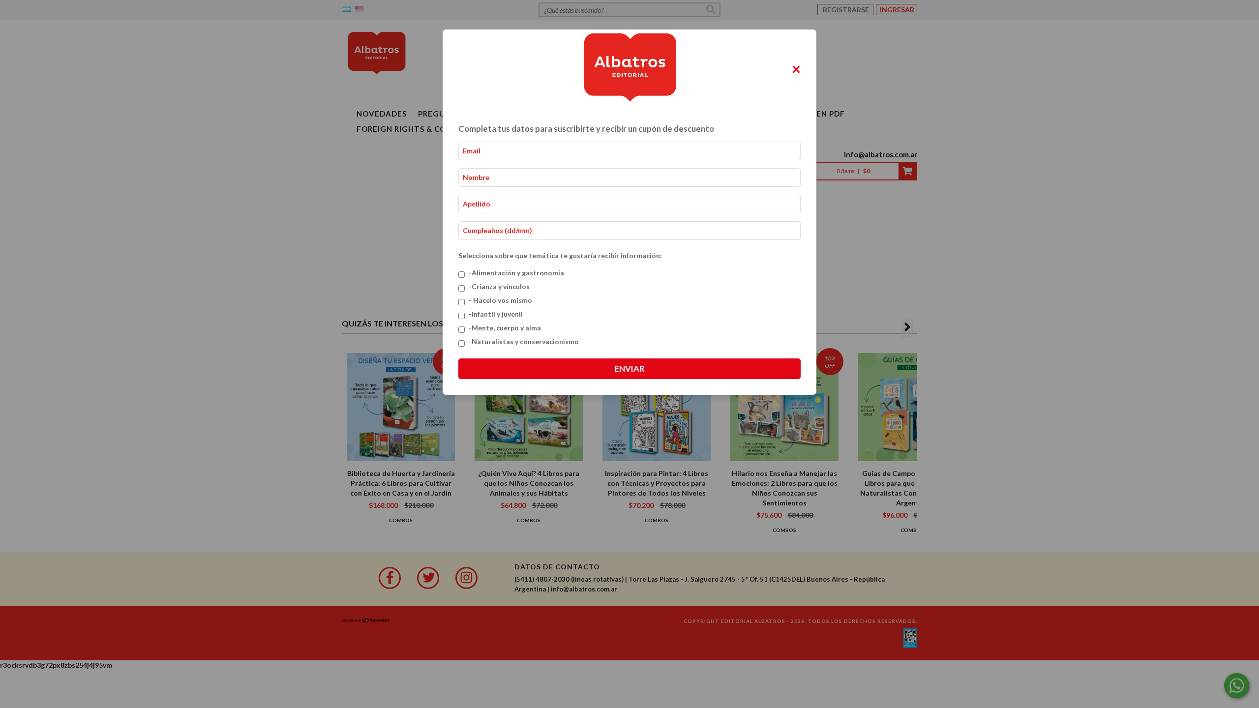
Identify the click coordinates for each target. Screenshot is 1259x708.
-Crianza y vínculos (499, 286)
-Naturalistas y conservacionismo (524, 341)
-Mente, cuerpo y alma (505, 328)
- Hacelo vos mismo (500, 300)
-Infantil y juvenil (496, 314)
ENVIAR (629, 368)
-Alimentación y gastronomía (516, 272)
